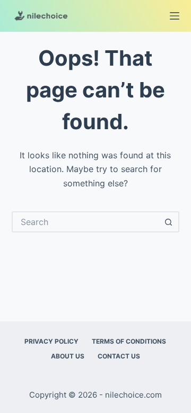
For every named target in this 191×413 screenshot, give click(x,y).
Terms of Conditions (129, 341)
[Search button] (168, 221)
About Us (67, 356)
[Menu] (174, 16)
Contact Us (119, 356)
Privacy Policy (51, 341)
